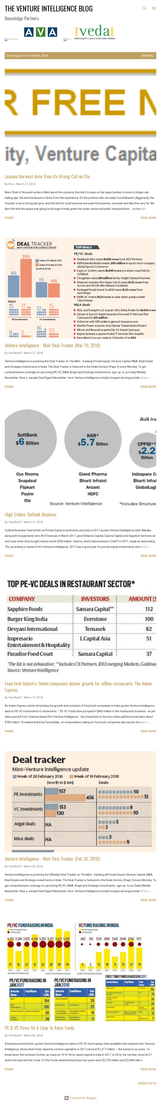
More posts (147, 1083)
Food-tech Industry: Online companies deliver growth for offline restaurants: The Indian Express (78, 686)
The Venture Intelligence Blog (49, 8)
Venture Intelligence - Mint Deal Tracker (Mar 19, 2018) (52, 345)
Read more (148, 217)
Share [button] (9, 217)
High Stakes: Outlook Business (30, 514)
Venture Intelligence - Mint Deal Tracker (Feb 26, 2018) (52, 858)
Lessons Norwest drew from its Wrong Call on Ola (47, 176)
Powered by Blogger (83, 1098)
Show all (147, 55)
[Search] (144, 7)
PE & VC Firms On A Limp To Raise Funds (39, 1027)
